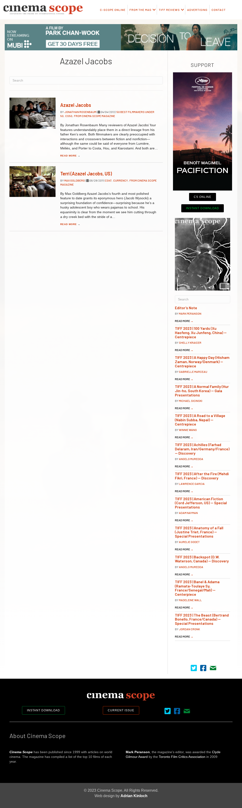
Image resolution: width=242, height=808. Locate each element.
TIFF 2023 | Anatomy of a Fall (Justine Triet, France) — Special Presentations (199, 532)
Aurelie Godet (189, 541)
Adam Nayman (188, 512)
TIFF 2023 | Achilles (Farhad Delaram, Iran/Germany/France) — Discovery (202, 448)
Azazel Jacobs (75, 105)
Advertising (197, 9)
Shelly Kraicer (190, 342)
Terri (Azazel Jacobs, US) (86, 173)
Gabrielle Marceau (193, 371)
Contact (219, 9)
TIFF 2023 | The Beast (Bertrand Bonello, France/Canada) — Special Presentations (202, 619)
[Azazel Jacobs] (32, 113)
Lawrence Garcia (192, 483)
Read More (70, 155)
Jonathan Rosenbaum (80, 111)
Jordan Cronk (189, 629)
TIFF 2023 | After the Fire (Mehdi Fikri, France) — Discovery (202, 475)
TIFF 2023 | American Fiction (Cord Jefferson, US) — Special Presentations (201, 502)
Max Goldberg (74, 180)
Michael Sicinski (190, 400)
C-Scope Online (112, 9)
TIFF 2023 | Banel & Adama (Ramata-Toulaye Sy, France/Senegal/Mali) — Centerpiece (197, 587)
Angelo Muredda (191, 458)
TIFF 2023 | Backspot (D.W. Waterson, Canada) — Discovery (202, 559)
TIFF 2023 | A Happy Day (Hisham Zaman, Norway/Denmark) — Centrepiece (202, 361)
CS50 (68, 115)
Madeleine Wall (190, 600)
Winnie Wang (188, 429)
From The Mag (140, 9)
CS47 (108, 180)
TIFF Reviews (169, 9)
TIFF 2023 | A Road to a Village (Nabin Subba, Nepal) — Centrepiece (200, 419)
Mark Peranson (190, 313)
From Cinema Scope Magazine (94, 115)
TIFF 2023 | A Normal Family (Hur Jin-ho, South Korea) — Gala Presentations (202, 390)
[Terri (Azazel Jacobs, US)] (32, 181)
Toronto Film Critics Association (182, 757)
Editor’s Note (186, 307)
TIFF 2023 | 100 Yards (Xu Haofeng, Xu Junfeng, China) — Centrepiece (201, 332)
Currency (120, 180)
